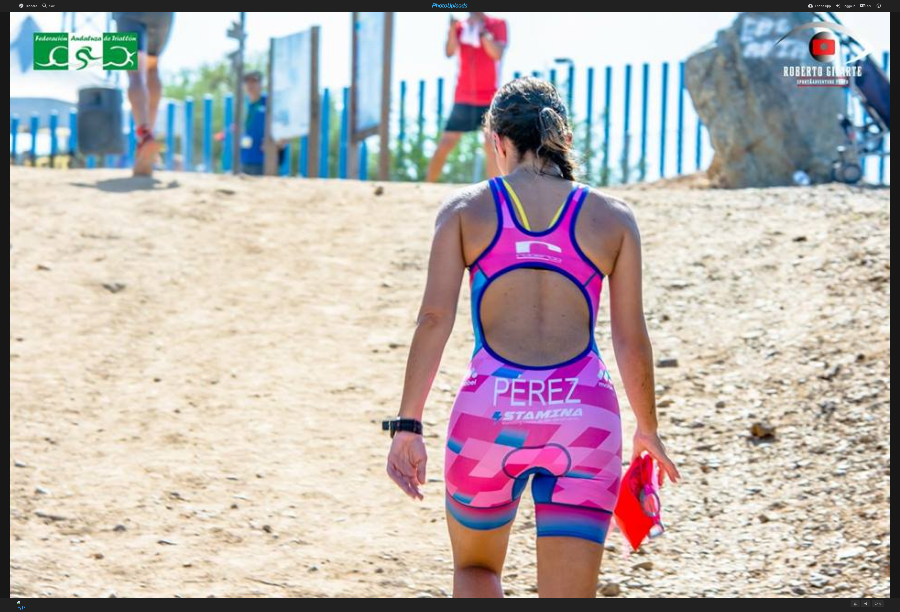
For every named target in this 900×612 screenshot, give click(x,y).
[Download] (855, 603)
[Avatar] (21, 605)
